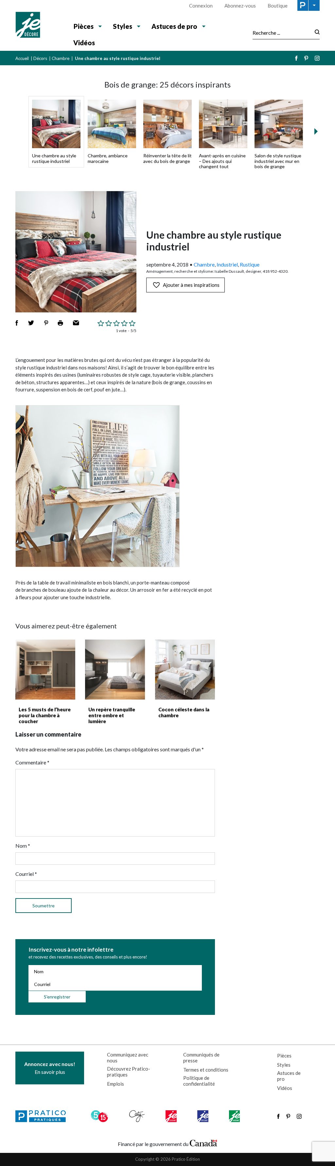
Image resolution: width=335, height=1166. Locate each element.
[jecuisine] (172, 1116)
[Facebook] (296, 58)
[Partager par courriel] (76, 323)
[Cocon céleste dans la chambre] (185, 670)
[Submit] (315, 32)
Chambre (60, 58)
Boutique (278, 6)
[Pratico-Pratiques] (43, 1116)
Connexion (201, 6)
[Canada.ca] (203, 1142)
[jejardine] (235, 1116)
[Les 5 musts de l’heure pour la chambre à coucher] (45, 670)
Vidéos (84, 43)
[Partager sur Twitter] (31, 323)
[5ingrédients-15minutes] (100, 1116)
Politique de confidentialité (199, 1081)
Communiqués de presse (201, 1057)
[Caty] (137, 1116)
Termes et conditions (205, 1070)
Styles (284, 1065)
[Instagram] (317, 58)
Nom (22, 845)
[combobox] (282, 32)
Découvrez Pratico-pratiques (128, 1071)
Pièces (284, 1055)
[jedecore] (203, 1116)
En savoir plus (49, 1068)
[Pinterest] (306, 58)
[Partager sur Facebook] (16, 323)
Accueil (22, 58)
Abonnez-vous (240, 6)
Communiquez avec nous (127, 1057)
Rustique (249, 264)
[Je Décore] (39, 25)
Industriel (227, 264)
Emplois (115, 1084)
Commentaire (32, 762)
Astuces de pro (289, 1076)
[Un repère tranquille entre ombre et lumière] (115, 670)
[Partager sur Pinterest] (46, 323)
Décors (40, 58)
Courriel (26, 874)
